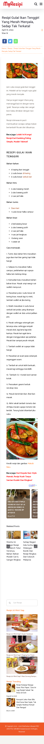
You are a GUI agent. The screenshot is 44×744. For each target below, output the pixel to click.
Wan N (5, 33)
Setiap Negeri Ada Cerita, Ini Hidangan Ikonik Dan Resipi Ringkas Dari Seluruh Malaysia (29, 551)
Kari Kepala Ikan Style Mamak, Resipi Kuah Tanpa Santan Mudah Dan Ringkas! (21, 476)
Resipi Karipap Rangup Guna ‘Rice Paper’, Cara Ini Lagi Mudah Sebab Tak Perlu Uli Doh (26, 689)
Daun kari (15, 208)
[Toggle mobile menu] (41, 3)
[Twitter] (10, 41)
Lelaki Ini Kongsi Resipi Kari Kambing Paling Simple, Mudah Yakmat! (19, 138)
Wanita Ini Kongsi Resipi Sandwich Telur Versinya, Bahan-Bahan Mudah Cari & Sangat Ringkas (13, 551)
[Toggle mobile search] (35, 3)
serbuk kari (27, 177)
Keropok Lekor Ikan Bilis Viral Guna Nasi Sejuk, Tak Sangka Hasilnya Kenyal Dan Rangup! (26, 703)
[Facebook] (4, 41)
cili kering (26, 173)
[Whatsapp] (16, 41)
